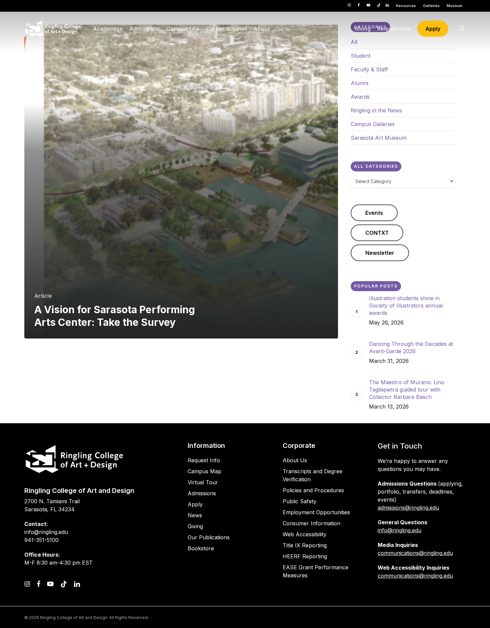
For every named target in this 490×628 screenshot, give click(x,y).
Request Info (204, 460)
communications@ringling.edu (415, 553)
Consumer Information (311, 523)
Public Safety (299, 501)
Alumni (359, 83)
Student (360, 55)
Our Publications (209, 537)
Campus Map (204, 471)
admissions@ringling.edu (408, 507)
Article (43, 295)
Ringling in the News (376, 110)
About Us (295, 460)
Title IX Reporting (305, 545)
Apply (195, 504)
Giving (195, 526)
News (195, 515)
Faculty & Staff (369, 69)
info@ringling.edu (399, 530)
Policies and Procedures (313, 490)
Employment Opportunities (316, 512)
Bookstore (201, 548)
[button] (374, 212)
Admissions (202, 493)
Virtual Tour (203, 482)
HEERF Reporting (305, 556)
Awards (360, 96)
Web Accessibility (304, 534)
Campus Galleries (373, 124)
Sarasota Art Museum (379, 137)
